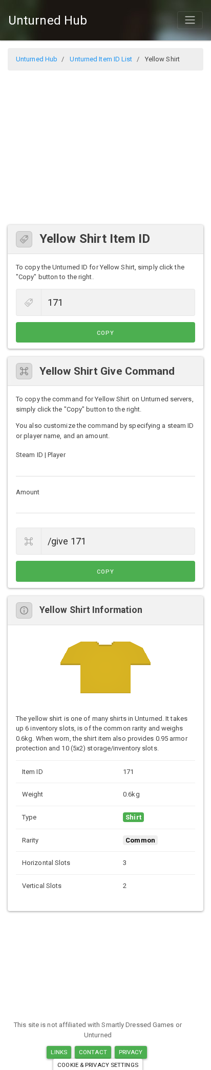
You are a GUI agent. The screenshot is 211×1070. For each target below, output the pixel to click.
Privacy (131, 1052)
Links (59, 1052)
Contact (93, 1052)
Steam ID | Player (41, 455)
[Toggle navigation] (190, 20)
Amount (28, 492)
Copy (105, 333)
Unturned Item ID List (101, 59)
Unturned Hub (47, 20)
